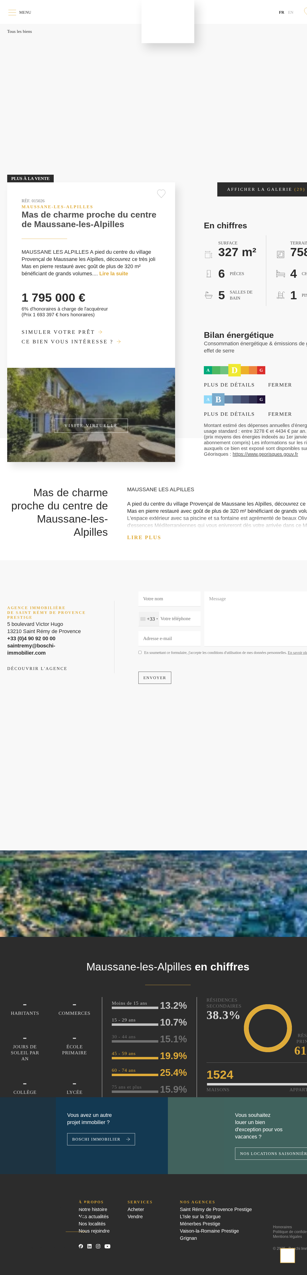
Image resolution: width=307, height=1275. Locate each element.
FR (285, 12)
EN (291, 12)
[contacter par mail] (287, 1255)
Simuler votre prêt (47, 332)
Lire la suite (34, 274)
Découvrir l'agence (26, 662)
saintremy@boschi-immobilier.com (43, 647)
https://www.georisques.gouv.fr (232, 454)
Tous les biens (16, 31)
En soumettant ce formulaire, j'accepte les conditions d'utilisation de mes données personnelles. (209, 652)
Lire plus (138, 537)
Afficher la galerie (266, 189)
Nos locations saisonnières (264, 1153)
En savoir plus (266, 652)
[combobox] (148, 619)
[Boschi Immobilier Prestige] (168, 21)
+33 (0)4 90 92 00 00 (27, 640)
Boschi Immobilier (88, 1146)
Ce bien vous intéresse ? (54, 341)
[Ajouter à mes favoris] (161, 194)
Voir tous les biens (64, 1247)
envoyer (150, 677)
